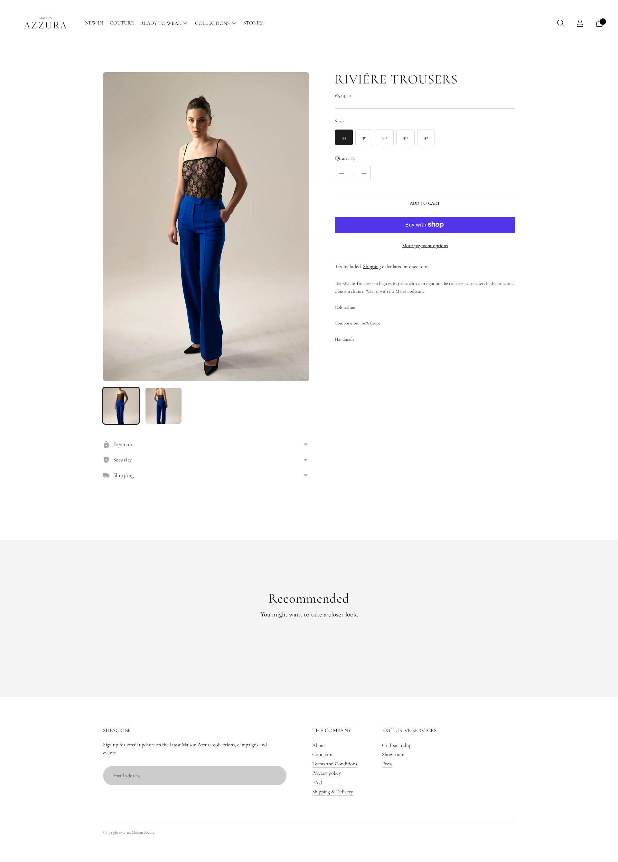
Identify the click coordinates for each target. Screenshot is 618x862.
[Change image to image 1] (121, 406)
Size (339, 121)
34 (344, 137)
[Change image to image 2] (163, 406)
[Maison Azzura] (45, 23)
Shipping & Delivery (332, 792)
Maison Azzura (143, 832)
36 (364, 137)
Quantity (345, 158)
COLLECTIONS (212, 23)
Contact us (323, 754)
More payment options (425, 245)
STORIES (253, 23)
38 (384, 137)
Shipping (372, 266)
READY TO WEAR (161, 23)
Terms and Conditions (334, 763)
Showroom (393, 754)
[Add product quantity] (341, 173)
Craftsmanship (396, 745)
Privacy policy (326, 773)
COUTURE (122, 23)
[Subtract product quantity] (364, 173)
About (318, 745)
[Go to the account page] (580, 23)
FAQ (317, 782)
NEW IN (94, 23)
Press (387, 763)
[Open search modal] (561, 23)
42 (426, 137)
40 (405, 137)
